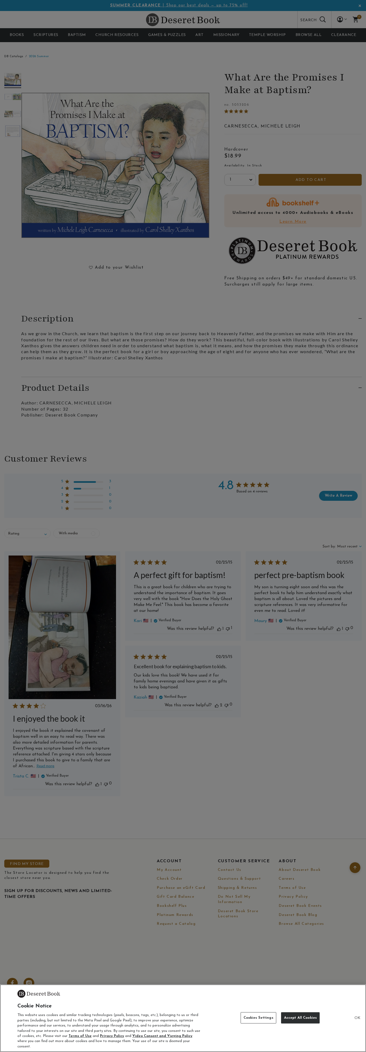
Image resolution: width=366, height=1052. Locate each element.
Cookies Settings (258, 1018)
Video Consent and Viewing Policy (162, 1036)
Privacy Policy (112, 1036)
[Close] (357, 1018)
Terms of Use (80, 1036)
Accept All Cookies (300, 1018)
